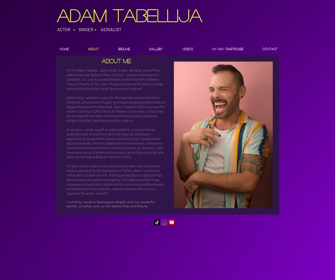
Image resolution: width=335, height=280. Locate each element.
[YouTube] (172, 222)
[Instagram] (164, 222)
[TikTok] (157, 222)
